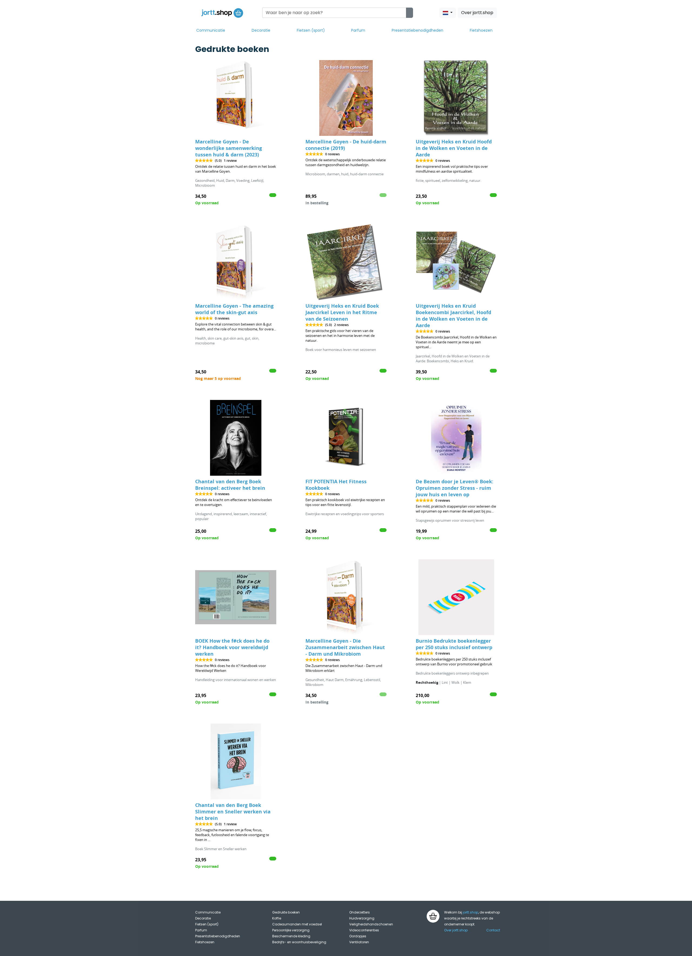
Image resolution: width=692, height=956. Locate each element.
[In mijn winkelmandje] (272, 195)
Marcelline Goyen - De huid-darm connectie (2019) (345, 145)
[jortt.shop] (222, 12)
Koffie (276, 918)
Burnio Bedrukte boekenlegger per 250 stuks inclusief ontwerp (454, 644)
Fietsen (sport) (311, 30)
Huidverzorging (361, 918)
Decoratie (261, 30)
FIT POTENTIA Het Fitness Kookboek (336, 484)
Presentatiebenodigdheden (417, 30)
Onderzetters (359, 912)
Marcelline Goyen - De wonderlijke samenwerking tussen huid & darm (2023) (228, 148)
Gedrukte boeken (286, 912)
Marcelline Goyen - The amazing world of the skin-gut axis (234, 309)
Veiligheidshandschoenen (371, 924)
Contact (493, 930)
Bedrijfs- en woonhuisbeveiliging (299, 942)
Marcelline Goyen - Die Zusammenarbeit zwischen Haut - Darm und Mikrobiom (345, 647)
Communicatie (210, 30)
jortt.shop (470, 912)
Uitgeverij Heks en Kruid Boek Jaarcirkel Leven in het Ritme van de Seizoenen (342, 312)
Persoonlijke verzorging (291, 930)
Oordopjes (357, 936)
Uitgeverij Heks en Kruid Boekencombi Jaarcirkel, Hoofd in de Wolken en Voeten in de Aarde (453, 316)
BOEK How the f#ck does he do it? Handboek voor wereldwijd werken (232, 647)
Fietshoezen (481, 30)
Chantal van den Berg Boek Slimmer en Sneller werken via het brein (233, 812)
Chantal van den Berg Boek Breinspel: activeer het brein (230, 484)
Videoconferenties (364, 930)
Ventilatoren (359, 942)
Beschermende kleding (291, 936)
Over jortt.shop (477, 12)
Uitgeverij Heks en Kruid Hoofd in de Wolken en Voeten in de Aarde (454, 148)
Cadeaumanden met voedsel (297, 924)
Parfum (358, 30)
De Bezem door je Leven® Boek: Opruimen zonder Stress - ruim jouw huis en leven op (454, 488)
